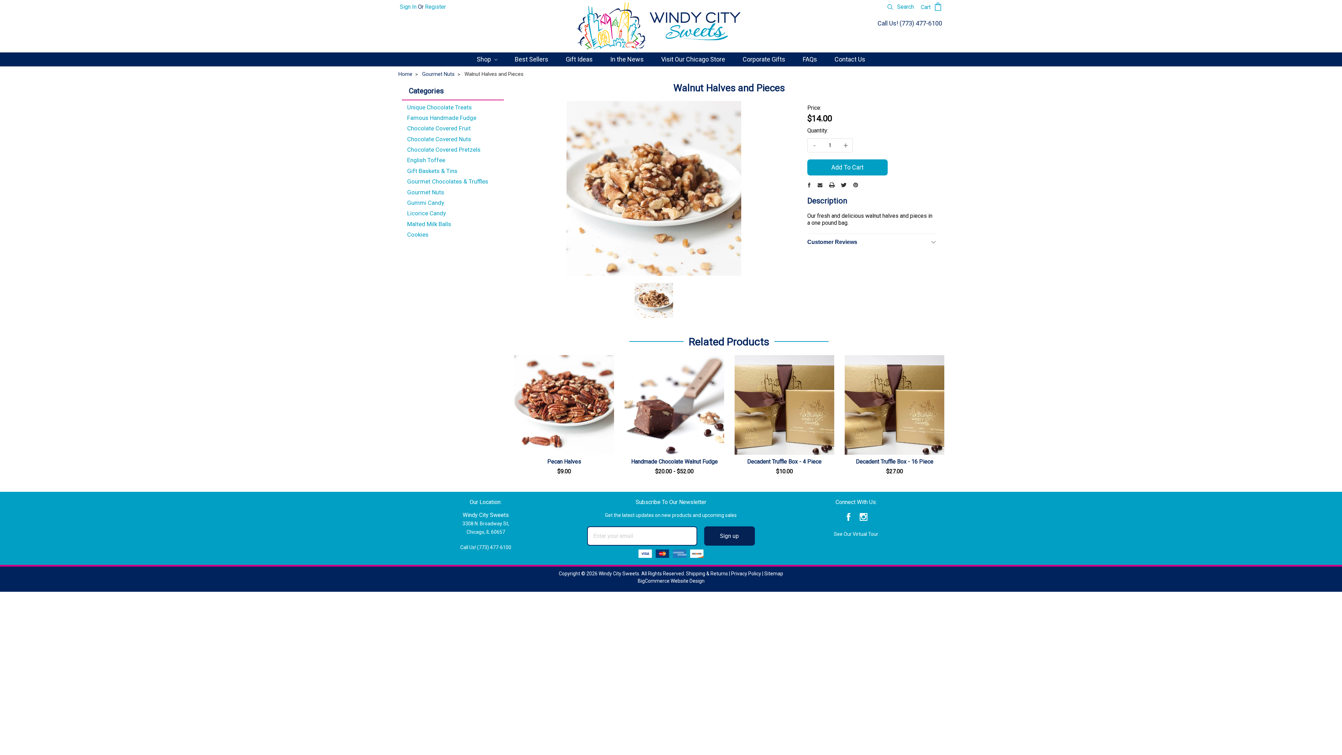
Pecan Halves (564, 461)
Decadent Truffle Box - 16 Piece (894, 461)
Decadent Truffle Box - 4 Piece (784, 461)
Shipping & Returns (707, 573)
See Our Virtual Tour (856, 534)
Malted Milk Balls (429, 224)
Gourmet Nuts (425, 192)
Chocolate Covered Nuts (439, 139)
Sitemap (773, 573)
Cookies (417, 234)
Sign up (729, 536)
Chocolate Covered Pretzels (444, 149)
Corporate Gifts (764, 59)
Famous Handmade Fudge (441, 117)
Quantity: (817, 130)
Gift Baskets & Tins (432, 170)
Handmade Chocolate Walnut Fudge (674, 461)
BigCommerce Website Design (671, 581)
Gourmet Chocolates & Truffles (447, 181)
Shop (484, 59)
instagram (864, 517)
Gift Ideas (579, 59)
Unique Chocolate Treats (439, 107)
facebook (849, 517)
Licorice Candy (426, 213)
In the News (627, 59)
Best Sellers (531, 59)
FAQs (810, 59)
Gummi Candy (425, 202)
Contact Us (850, 59)
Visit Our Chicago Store (693, 59)
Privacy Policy (746, 573)
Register (435, 6)
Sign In (408, 6)
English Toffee (426, 160)
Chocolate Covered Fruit (439, 128)
